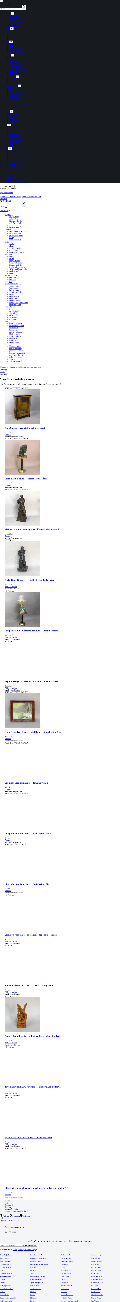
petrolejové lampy (16, 236)
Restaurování (9, 1205)
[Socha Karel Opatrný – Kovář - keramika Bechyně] (22, 576)
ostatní (11, 259)
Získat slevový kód (29, 1245)
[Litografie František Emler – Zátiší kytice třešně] (22, 829)
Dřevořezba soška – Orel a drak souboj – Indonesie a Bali (32, 1036)
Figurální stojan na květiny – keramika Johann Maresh (31, 681)
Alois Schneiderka (97, 1295)
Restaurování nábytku (37, 1276)
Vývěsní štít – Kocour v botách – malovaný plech (28, 1137)
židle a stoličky (14, 219)
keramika (12, 280)
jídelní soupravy (15, 288)
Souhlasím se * (19, 1250)
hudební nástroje (15, 265)
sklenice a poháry (15, 292)
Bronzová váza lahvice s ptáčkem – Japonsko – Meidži (31, 935)
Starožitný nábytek (6, 1255)
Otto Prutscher (95, 1292)
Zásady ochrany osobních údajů (24, 1250)
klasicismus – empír (16, 326)
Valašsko (12, 359)
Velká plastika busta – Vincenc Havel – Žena (26, 478)
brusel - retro (65, 1276)
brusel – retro (14, 338)
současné (12, 319)
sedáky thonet (10, 307)
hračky (11, 257)
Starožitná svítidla (36, 1255)
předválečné (13, 315)
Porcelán (33, 1267)
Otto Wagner (95, 1301)
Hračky (2, 1292)
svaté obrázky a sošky (17, 252)
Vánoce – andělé (15, 361)
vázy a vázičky (14, 286)
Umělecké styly (66, 1255)
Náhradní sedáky (36, 1279)
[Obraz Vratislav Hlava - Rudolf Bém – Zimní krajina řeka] (22, 728)
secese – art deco (15, 332)
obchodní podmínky (12, 1209)
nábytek (8, 215)
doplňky (8, 254)
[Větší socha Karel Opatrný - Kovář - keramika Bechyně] (22, 525)
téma (6, 345)
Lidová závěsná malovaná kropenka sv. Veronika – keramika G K (37, 1188)
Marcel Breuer (95, 1258)
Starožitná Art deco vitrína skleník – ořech (25, 428)
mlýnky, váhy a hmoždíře (18, 303)
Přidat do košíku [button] (11, 587)
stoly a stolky (14, 217)
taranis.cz (3, 199)
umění (7, 242)
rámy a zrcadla (14, 261)
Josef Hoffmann (96, 1267)
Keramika (33, 1270)
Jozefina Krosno (35, 1289)
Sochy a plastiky (5, 1286)
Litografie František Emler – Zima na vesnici (26, 783)
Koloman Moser (96, 1289)
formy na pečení (15, 305)
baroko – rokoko (15, 324)
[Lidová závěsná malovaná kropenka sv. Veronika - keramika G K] (22, 1184)
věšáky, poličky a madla (18, 269)
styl (6, 321)
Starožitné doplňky (6, 1289)
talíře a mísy (13, 298)
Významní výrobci (36, 1282)
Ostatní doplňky (5, 1295)
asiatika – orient (15, 347)
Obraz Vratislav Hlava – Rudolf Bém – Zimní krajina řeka (33, 732)
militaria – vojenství (16, 357)
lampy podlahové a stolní (18, 231)
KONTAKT (6, 201)
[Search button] (24, 204)
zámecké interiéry (15, 349)
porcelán (12, 277)
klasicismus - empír (67, 1261)
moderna (12, 340)
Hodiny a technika (6, 1301)
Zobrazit (8, 435)
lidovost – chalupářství (17, 353)
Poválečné (13, 317)
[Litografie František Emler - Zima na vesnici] (22, 778)
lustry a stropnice (15, 233)
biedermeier (13, 330)
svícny (11, 238)
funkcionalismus (15, 336)
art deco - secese (66, 1270)
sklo (10, 282)
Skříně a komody (5, 1267)
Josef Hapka (95, 1264)
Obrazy (2, 1282)
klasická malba (14, 334)
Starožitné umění (5, 1276)
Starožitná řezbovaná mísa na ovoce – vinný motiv (29, 985)
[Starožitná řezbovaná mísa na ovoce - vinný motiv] (22, 981)
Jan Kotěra (94, 1286)
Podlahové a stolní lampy (38, 1258)
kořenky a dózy (15, 301)
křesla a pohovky (15, 221)
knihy (11, 273)
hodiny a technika (15, 263)
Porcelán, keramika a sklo (39, 1264)
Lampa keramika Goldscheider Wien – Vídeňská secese (31, 630)
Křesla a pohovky (5, 1264)
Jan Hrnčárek (95, 1273)
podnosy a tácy (15, 296)
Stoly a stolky (4, 1258)
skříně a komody (15, 223)
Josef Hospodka (96, 1270)
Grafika (2, 1279)
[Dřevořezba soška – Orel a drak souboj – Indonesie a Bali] (22, 1032)
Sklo (31, 1273)
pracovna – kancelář (16, 351)
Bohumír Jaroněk (96, 1276)
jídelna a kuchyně (11, 284)
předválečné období (67, 1295)
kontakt (7, 1201)
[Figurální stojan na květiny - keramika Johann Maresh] (22, 677)
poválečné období (66, 1298)
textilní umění (14, 250)
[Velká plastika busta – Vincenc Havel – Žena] (22, 474)
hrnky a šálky (14, 294)
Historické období (67, 1286)
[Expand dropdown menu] (12, 215)
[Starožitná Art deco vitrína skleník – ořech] (22, 424)
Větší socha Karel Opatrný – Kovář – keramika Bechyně (32, 529)
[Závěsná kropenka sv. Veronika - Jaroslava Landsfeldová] (22, 1082)
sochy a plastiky (15, 248)
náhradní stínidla (15, 240)
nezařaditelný (14, 342)
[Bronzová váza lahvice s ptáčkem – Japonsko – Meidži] (22, 930)
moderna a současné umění (69, 1301)
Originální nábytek (6, 1273)
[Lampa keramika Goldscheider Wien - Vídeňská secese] (22, 626)
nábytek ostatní (15, 227)
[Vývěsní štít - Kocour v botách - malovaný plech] (22, 1133)
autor (6, 363)
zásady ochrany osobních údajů (16, 1211)
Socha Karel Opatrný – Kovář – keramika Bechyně (29, 580)
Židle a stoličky (5, 1261)
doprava (8, 1207)
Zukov (32, 1301)
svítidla (7, 229)
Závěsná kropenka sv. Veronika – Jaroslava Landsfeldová (33, 1087)
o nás (7, 1203)
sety (10, 225)
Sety (1, 1270)
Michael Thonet (96, 1298)
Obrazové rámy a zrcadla (8, 1298)
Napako (32, 1295)
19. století (13, 313)
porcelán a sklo (10, 275)
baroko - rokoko (66, 1258)
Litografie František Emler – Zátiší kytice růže (27, 884)
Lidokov (33, 1292)
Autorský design (96, 1255)
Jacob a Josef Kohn (97, 1282)
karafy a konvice (15, 290)
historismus (13, 328)
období (7, 309)
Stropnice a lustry (35, 1261)
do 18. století (14, 311)
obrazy (11, 246)
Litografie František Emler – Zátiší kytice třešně (28, 833)
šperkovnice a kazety (17, 267)
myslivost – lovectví (16, 355)
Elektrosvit (33, 1298)
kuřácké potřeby (15, 271)
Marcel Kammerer (96, 1279)
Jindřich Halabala (96, 1261)
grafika (12, 244)
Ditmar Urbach (35, 1286)
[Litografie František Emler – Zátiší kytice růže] (22, 880)
